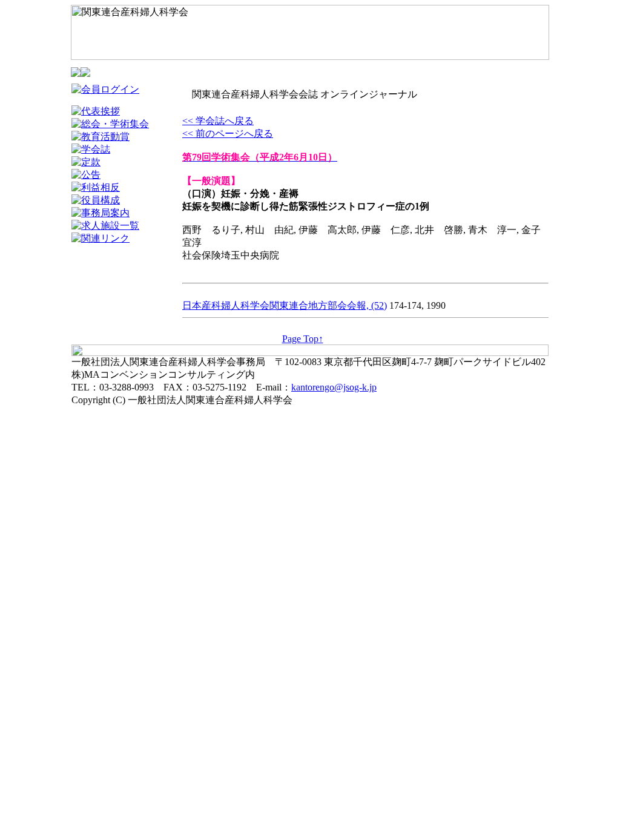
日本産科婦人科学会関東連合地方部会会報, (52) (284, 305)
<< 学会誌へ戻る (218, 121)
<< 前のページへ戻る (227, 133)
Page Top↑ (302, 339)
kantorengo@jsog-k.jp (334, 387)
